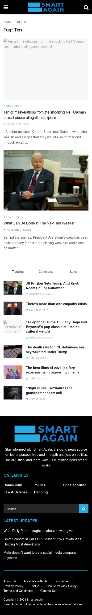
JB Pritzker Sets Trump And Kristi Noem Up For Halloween (52, 285)
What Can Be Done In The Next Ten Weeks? (39, 223)
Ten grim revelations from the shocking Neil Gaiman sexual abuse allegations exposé (45, 114)
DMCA (34, 586)
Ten (26, 21)
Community (13, 106)
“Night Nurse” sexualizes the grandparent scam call (49, 390)
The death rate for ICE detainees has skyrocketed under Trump (55, 349)
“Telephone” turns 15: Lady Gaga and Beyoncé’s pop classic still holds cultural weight (56, 327)
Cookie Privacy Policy (61, 586)
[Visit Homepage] (46, 7)
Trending (11, 217)
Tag (17, 21)
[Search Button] (86, 7)
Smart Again (35, 599)
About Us (10, 581)
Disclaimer (61, 581)
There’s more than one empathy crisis (56, 303)
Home (7, 21)
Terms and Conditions (18, 590)
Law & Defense (16, 492)
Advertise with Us (35, 581)
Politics (39, 485)
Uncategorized (75, 485)
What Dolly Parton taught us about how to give (38, 530)
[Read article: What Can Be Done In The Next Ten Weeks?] (46, 180)
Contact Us (48, 590)
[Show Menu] (6, 7)
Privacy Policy (13, 586)
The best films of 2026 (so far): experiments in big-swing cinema (52, 370)
